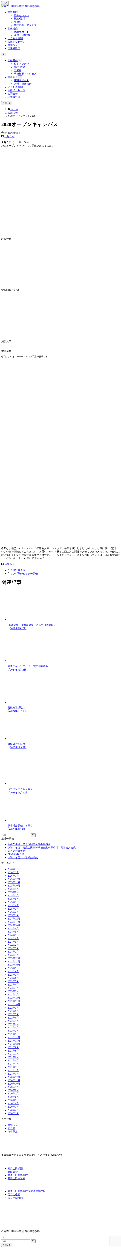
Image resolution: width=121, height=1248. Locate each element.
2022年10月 (14, 1004)
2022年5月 (13, 1021)
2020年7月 (13, 1093)
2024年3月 (13, 948)
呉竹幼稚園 (14, 1194)
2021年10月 (14, 1044)
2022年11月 (14, 1001)
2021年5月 (13, 1060)
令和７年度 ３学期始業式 (23, 857)
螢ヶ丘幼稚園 (15, 1197)
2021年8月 (13, 1050)
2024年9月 (13, 928)
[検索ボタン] (3, 54)
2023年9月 (13, 968)
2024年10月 (14, 925)
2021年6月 (13, 1057)
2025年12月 (14, 879)
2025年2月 (13, 912)
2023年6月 (13, 978)
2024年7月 (13, 935)
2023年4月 (13, 984)
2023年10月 (14, 965)
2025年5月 (13, 902)
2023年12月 (14, 958)
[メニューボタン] (5, 3)
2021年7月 (13, 1054)
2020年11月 (14, 1080)
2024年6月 (13, 938)
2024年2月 (13, 951)
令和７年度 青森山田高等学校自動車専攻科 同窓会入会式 (42, 847)
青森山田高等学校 (18, 1175)
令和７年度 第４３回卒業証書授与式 (29, 844)
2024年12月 (14, 918)
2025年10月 (14, 885)
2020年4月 (13, 1103)
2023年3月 (13, 988)
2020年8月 (13, 1090)
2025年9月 (13, 889)
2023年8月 (13, 971)
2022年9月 (13, 1007)
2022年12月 (14, 998)
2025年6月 (13, 898)
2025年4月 (13, 905)
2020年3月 (13, 1106)
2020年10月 (14, 1083)
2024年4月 (13, 945)
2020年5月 (13, 1100)
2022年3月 (13, 1027)
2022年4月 (13, 1024)
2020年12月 (14, 1077)
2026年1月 (13, 875)
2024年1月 (13, 955)
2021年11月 (14, 1040)
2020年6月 (13, 1097)
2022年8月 (13, 1011)
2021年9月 (13, 1047)
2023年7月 (13, 974)
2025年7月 (13, 895)
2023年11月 (14, 961)
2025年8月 (13, 892)
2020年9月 (13, 1087)
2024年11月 (14, 922)
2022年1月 (13, 1034)
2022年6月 (13, 1017)
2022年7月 (13, 1014)
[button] (60, 1237)
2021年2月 (13, 1070)
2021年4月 (13, 1064)
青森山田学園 (15, 1168)
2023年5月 (13, 981)
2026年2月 (13, 872)
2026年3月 (13, 869)
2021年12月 (14, 1037)
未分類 (11, 1128)
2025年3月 (13, 908)
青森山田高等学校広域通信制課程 (26, 1191)
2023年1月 (13, 994)
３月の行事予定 (16, 851)
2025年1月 (13, 915)
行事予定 (13, 1131)
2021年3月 (13, 1067)
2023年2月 (13, 991)
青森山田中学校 (16, 1178)
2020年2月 (13, 1110)
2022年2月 (13, 1031)
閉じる (8, 103)
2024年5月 (13, 941)
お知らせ (9, 136)
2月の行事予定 (16, 854)
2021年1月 (13, 1073)
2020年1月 (13, 1113)
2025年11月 (14, 882)
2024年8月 (13, 931)
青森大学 (13, 1172)
